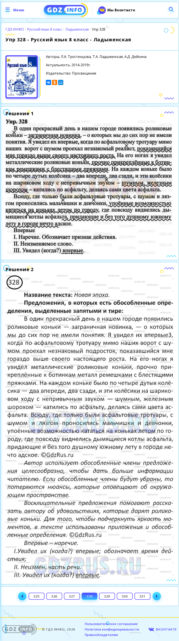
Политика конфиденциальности (112, 629)
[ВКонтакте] (48, 82)
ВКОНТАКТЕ (166, 629)
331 (142, 596)
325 (37, 596)
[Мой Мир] (60, 82)
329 (107, 596)
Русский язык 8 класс (44, 29)
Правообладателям (101, 634)
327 (72, 596)
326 (54, 596)
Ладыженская (77, 29)
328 (90, 596)
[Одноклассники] (54, 82)
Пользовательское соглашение (111, 624)
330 (125, 596)
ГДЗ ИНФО (14, 29)
